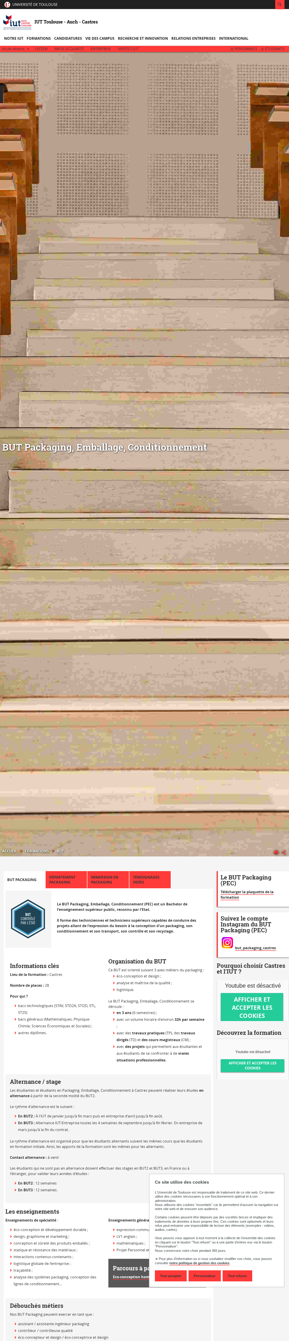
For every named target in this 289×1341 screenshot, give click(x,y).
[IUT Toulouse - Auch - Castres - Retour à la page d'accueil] (17, 22)
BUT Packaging (22, 879)
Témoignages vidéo (146, 880)
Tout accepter (171, 1276)
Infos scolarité (69, 48)
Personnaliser (205, 1276)
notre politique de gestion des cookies (199, 1263)
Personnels (246, 48)
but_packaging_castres (255, 947)
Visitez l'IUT (128, 48)
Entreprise (101, 48)
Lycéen (41, 48)
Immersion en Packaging (104, 880)
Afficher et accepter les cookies (252, 1007)
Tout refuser (237, 1276)
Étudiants (274, 48)
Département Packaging (62, 880)
